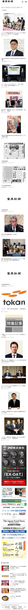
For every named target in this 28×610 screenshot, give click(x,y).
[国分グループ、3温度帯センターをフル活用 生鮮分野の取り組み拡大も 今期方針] (14, 349)
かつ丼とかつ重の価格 (15, 596)
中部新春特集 (4, 161)
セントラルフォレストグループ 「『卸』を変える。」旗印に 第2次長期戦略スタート (12, 85)
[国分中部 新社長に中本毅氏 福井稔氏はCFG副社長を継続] (14, 47)
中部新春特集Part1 (5, 284)
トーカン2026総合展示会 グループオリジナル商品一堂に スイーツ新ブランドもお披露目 (13, 33)
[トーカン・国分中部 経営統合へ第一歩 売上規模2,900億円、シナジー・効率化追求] (14, 426)
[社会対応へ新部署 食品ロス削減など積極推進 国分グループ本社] (14, 400)
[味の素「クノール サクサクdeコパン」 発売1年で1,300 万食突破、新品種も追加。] (5, 575)
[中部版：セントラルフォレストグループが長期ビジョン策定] (14, 323)
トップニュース (4, 414)
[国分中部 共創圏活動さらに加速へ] (14, 223)
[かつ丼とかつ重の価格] (5, 598)
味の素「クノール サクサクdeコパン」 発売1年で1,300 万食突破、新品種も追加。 (18, 575)
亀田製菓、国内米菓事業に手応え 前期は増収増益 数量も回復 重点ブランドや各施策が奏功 (18, 590)
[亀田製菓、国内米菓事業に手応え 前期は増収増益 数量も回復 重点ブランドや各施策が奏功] (5, 590)
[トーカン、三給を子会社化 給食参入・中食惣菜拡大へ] (14, 298)
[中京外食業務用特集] (14, 174)
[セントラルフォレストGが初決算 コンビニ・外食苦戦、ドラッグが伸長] (14, 375)
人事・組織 (3, 61)
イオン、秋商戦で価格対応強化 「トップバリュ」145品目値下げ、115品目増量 (17, 583)
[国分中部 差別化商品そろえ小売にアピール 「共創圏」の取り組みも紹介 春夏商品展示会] (14, 248)
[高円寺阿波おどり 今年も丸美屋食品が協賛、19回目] (5, 568)
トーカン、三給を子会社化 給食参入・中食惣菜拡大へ (13, 309)
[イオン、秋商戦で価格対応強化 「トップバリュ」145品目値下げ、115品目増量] (5, 583)
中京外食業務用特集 (6, 185)
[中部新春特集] (14, 150)
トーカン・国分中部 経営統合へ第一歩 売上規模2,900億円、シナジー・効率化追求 (13, 438)
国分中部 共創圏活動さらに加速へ (9, 234)
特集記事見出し (4, 162)
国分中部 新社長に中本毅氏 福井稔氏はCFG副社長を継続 (13, 59)
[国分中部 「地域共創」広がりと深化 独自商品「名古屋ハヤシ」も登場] (14, 99)
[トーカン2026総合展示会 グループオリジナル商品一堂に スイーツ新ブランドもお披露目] (14, 22)
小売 (2, 388)
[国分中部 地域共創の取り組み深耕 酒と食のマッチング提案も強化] (14, 124)
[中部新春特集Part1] (14, 273)
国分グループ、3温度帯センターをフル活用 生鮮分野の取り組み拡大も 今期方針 (13, 361)
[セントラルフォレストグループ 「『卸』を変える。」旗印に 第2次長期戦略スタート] (14, 73)
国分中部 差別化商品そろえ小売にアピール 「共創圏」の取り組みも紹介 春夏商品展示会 (13, 259)
